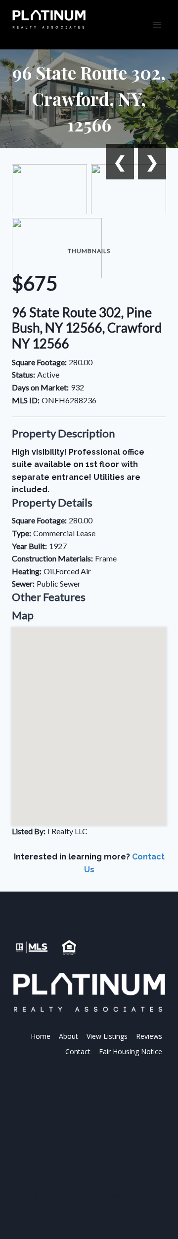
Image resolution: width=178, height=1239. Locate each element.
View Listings (107, 1036)
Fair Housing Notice (130, 1051)
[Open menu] (157, 24)
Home (40, 1036)
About (68, 1036)
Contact (77, 1051)
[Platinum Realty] (49, 20)
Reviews (149, 1036)
